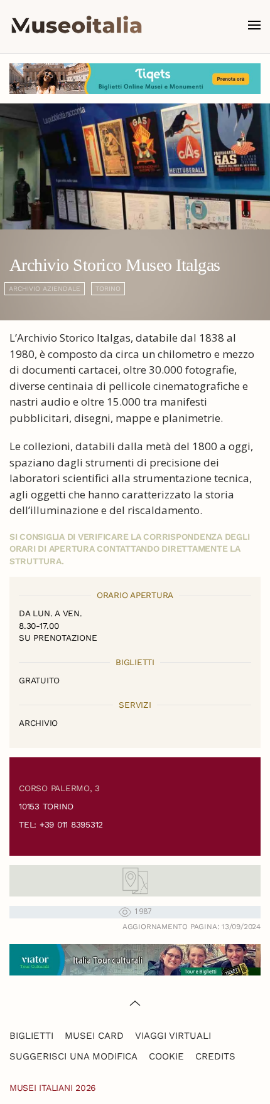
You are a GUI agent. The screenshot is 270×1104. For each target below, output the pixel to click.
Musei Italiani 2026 (52, 1088)
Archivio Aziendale (44, 289)
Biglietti (31, 1035)
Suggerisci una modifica (73, 1056)
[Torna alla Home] (76, 25)
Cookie (166, 1056)
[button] (254, 25)
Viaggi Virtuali (173, 1035)
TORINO (108, 289)
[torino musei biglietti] (135, 77)
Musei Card (94, 1035)
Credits (215, 1056)
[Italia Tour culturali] (135, 959)
